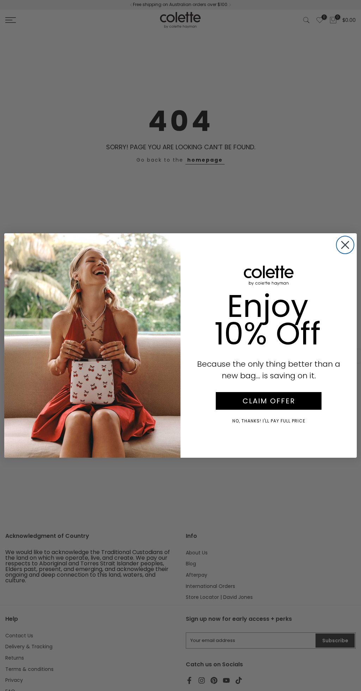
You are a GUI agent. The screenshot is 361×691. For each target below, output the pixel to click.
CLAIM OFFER (269, 401)
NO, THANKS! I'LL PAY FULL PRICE (268, 421)
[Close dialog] (345, 245)
